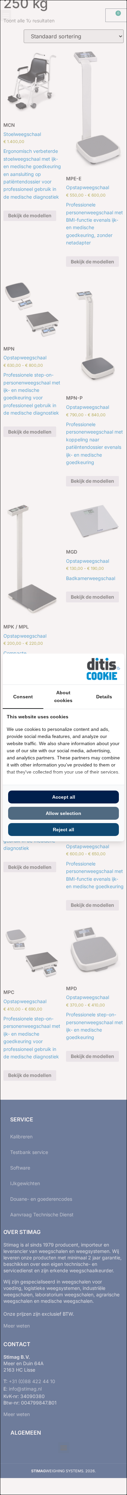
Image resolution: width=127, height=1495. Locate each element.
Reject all (63, 829)
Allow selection (63, 813)
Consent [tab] (23, 696)
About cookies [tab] (63, 696)
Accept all (63, 797)
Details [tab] (104, 696)
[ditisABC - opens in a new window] (103, 669)
